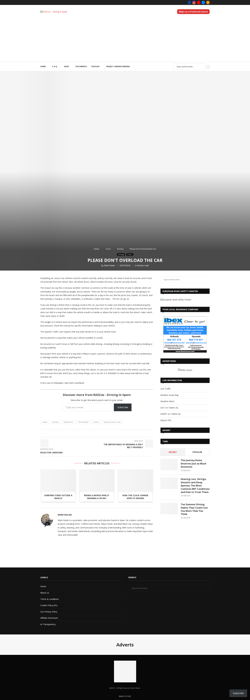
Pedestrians (83, 422)
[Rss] (208, 2)
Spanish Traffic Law (112, 422)
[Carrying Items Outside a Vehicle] (58, 481)
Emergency (68, 422)
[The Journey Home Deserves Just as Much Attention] (169, 464)
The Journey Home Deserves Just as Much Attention (193, 463)
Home (43, 66)
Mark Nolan (109, 265)
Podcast (95, 66)
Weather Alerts (167, 401)
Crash (44, 422)
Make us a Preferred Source (193, 11)
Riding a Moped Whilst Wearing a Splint (96, 497)
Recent (173, 452)
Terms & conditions (49, 599)
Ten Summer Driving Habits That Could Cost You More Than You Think (194, 509)
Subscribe (122, 407)
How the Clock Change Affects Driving (135, 497)
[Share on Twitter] (84, 433)
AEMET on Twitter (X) (170, 414)
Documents (81, 66)
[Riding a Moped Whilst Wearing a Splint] (97, 481)
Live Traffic (165, 388)
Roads (96, 422)
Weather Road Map (169, 395)
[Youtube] (198, 2)
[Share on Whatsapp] (97, 433)
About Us (44, 592)
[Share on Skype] (108, 433)
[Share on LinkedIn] (89, 433)
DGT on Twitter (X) (169, 407)
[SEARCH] (201, 66)
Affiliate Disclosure (49, 618)
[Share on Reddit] (95, 433)
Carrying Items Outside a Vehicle (58, 497)
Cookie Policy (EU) (48, 605)
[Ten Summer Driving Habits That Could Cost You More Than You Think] (169, 508)
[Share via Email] (111, 433)
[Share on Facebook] (81, 433)
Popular (197, 452)
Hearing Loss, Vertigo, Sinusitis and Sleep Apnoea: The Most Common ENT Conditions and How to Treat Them (195, 485)
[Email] (203, 2)
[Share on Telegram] (100, 433)
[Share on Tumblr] (92, 433)
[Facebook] (189, 2)
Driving (120, 249)
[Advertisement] (125, 40)
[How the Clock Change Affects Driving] (135, 481)
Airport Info (165, 420)
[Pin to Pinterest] (86, 433)
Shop (66, 66)
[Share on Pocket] (106, 433)
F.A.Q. (55, 66)
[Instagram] (194, 2)
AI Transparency (48, 624)
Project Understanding (118, 66)
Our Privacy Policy (48, 611)
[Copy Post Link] (103, 433)
